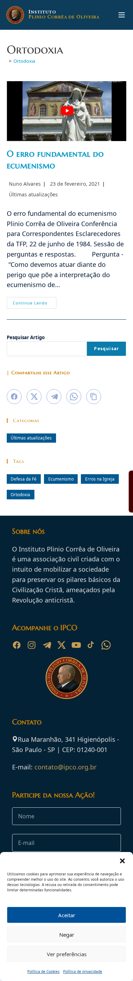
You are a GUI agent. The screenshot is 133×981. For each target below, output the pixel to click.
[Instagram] (31, 645)
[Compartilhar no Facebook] (14, 396)
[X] (61, 645)
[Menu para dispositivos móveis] (122, 15)
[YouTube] (76, 645)
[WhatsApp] (106, 645)
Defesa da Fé (24, 479)
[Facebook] (16, 645)
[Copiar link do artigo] (93, 396)
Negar (66, 934)
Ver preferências (67, 954)
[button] (122, 860)
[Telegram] (46, 645)
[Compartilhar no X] (34, 396)
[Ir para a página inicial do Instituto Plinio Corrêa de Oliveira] (66, 677)
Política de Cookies (43, 971)
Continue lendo (34, 304)
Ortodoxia (24, 61)
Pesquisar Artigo (26, 337)
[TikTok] (91, 645)
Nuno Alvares (25, 183)
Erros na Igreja (100, 479)
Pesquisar (106, 349)
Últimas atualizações (33, 194)
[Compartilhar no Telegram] (53, 396)
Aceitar (66, 915)
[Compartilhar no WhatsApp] (73, 396)
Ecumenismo (61, 479)
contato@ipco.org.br (65, 767)
